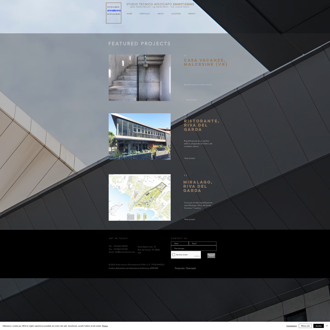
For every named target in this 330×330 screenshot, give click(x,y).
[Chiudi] (326, 326)
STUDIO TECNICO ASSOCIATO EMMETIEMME (160, 4)
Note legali (191, 268)
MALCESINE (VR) (206, 64)
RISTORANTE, (202, 121)
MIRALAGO (197, 182)
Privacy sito (180, 268)
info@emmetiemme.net (125, 252)
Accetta (319, 326)
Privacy (105, 326)
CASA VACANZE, (205, 60)
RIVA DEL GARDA (196, 127)
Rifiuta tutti (305, 326)
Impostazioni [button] (291, 326)
